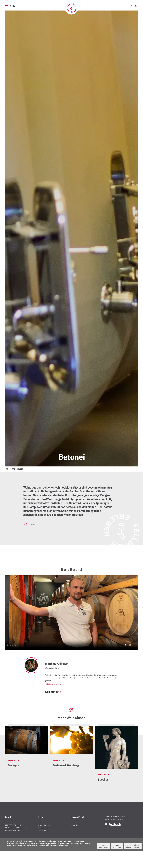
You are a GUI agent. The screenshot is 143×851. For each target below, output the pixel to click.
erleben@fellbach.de (12, 831)
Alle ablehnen (117, 846)
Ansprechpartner (44, 825)
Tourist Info (42, 831)
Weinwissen (17, 469)
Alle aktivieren (103, 846)
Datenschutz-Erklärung (45, 845)
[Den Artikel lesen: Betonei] (71, 238)
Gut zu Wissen (43, 828)
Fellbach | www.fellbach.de (114, 819)
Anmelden (75, 825)
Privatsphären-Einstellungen (133, 846)
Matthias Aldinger (54, 684)
